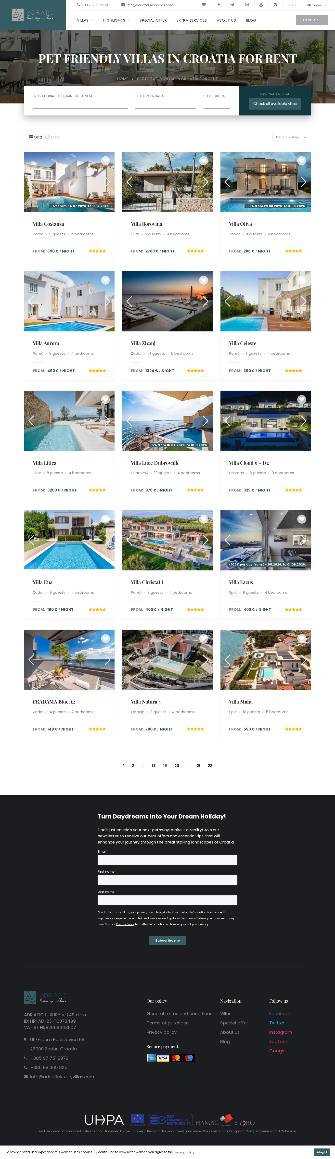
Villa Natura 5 (146, 701)
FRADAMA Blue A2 (54, 701)
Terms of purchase (168, 1023)
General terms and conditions (179, 1013)
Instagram (280, 1032)
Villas (83, 20)
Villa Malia (241, 701)
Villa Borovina (146, 223)
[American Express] (151, 1058)
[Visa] (163, 1058)
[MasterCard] (176, 1058)
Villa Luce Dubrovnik (155, 462)
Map (54, 137)
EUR (291, 5)
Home (123, 79)
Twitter (276, 1023)
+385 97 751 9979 (95, 5)
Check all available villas (275, 103)
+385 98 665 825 (48, 1067)
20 (176, 765)
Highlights (114, 20)
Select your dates (149, 96)
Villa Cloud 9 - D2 (249, 462)
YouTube (278, 1041)
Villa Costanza (48, 223)
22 (210, 765)
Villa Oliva (240, 223)
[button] (107, 181)
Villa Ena (42, 582)
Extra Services (192, 20)
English (317, 5)
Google (277, 1051)
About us (226, 20)
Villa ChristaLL (147, 582)
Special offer (153, 20)
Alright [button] (322, 1152)
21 (198, 765)
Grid (37, 137)
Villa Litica (44, 462)
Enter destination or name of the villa (62, 96)
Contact (311, 20)
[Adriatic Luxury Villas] (33, 14)
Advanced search (275, 93)
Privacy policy (162, 1032)
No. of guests (214, 96)
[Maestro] (189, 1058)
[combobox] (217, 104)
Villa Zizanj (143, 343)
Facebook (280, 1013)
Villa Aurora (46, 343)
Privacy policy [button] (184, 1152)
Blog (251, 20)
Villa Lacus (241, 582)
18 (154, 765)
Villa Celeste (242, 343)
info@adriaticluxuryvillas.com (149, 5)
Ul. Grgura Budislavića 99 (57, 1044)
